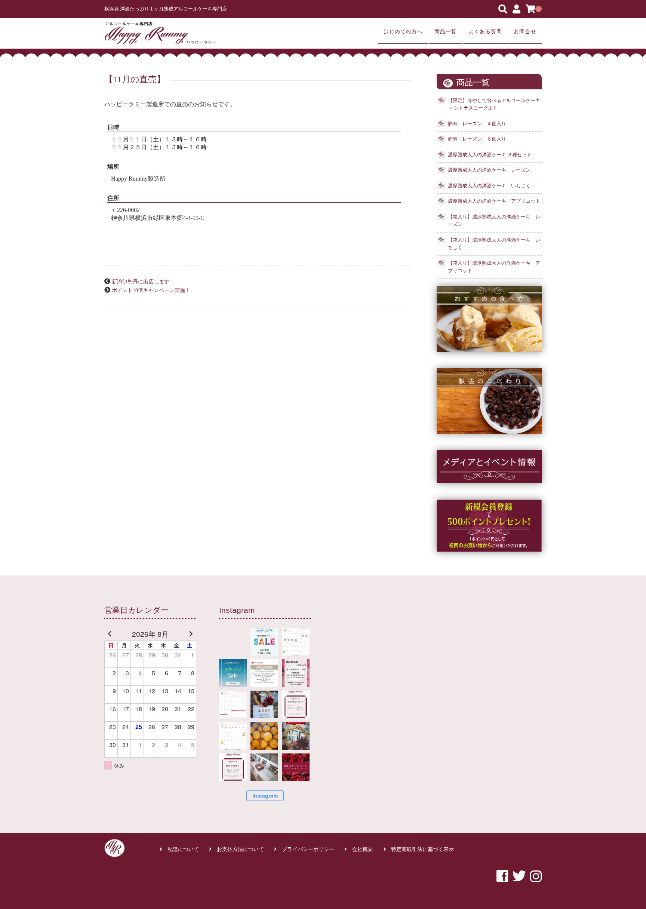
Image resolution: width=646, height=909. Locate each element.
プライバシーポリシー (308, 849)
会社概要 (362, 849)
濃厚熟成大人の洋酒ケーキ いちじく (489, 185)
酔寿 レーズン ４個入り (477, 123)
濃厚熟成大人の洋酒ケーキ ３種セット (490, 154)
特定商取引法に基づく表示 (422, 849)
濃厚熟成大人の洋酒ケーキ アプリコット (494, 201)
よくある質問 (485, 31)
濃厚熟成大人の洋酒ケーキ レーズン (489, 170)
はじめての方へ (403, 31)
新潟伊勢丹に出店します (140, 282)
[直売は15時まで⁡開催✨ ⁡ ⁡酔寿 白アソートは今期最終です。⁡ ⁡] (264, 704)
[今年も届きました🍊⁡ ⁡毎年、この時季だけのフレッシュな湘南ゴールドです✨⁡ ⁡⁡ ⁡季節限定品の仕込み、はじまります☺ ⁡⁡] (264, 736)
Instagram (265, 796)
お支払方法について (240, 849)
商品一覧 (445, 31)
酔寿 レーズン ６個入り (477, 139)
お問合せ (525, 31)
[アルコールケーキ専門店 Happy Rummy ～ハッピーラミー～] (160, 33)
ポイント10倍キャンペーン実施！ (151, 290)
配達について (183, 849)
